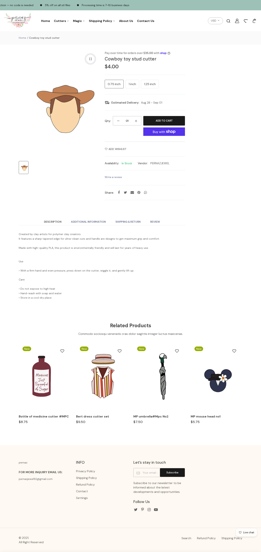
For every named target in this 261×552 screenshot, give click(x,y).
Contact (82, 491)
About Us (126, 21)
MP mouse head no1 (205, 416)
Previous (18, 389)
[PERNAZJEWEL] (18, 21)
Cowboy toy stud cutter (130, 59)
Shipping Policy (101, 21)
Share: (109, 193)
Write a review (113, 177)
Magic (78, 21)
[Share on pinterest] (138, 192)
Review (155, 221)
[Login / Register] (237, 20)
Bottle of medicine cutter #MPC (44, 416)
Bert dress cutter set (92, 416)
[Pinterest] (142, 509)
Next (242, 389)
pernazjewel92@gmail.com (36, 479)
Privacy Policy (85, 471)
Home (45, 21)
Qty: (108, 121)
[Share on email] (132, 192)
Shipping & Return (128, 221)
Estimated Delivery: (125, 103)
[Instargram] (149, 509)
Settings (82, 498)
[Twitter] (135, 509)
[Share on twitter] (125, 192)
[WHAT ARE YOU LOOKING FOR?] (228, 20)
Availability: (112, 163)
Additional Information (88, 221)
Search (186, 538)
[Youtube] (155, 509)
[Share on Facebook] (118, 192)
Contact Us (145, 21)
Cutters (60, 21)
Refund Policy (85, 485)
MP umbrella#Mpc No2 (151, 416)
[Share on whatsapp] (145, 192)
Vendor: (143, 163)
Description (52, 221)
